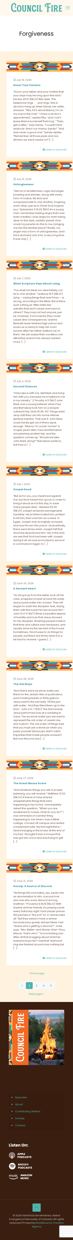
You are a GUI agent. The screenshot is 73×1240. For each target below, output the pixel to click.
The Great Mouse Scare (29, 783)
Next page (35, 994)
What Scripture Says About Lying (36, 283)
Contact (20, 1125)
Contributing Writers (27, 1111)
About (19, 1104)
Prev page (37, 973)
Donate (20, 1118)
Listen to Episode (56, 149)
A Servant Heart (24, 588)
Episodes (21, 1097)
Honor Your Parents (26, 85)
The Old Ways (22, 684)
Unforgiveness (23, 184)
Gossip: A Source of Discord (32, 886)
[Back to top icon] (37, 1208)
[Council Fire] (36, 8)
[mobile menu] (67, 7)
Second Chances (25, 386)
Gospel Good (22, 489)
